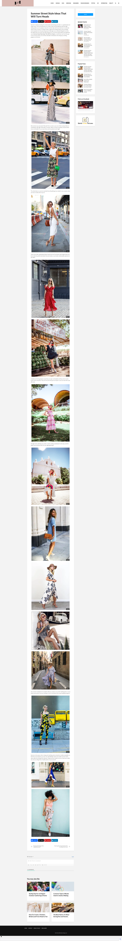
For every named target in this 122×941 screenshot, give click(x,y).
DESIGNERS (76, 3)
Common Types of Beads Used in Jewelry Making (61, 894)
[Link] (42, 865)
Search (85, 14)
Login (73, 856)
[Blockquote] (39, 865)
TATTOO (93, 3)
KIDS (63, 3)
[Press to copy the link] (120, 939)
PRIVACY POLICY (37, 928)
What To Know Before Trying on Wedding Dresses (88, 91)
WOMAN (58, 3)
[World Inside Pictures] (85, 120)
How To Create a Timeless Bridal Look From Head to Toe (38, 915)
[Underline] (32, 865)
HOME (52, 3)
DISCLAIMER (44, 928)
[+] (46, 864)
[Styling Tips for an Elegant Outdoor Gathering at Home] (38, 886)
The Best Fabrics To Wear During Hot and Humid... (61, 915)
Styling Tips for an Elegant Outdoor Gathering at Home (38, 894)
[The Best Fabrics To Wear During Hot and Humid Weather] (62, 907)
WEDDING (68, 3)
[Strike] (34, 865)
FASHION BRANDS (85, 3)
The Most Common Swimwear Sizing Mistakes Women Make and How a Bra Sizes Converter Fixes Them (88, 53)
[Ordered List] (35, 865)
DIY (98, 3)
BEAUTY (111, 3)
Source (68, 63)
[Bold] (28, 865)
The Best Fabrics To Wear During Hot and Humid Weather (88, 45)
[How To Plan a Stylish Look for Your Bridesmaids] (80, 80)
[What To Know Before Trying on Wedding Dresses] (80, 90)
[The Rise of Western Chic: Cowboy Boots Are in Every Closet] (80, 85)
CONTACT (30, 928)
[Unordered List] (37, 865)
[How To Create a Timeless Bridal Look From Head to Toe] (38, 907)
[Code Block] (41, 865)
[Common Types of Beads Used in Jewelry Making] (62, 886)
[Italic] (30, 865)
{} (44, 864)
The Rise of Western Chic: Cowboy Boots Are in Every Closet (88, 86)
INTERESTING (104, 3)
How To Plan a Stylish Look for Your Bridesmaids (88, 80)
